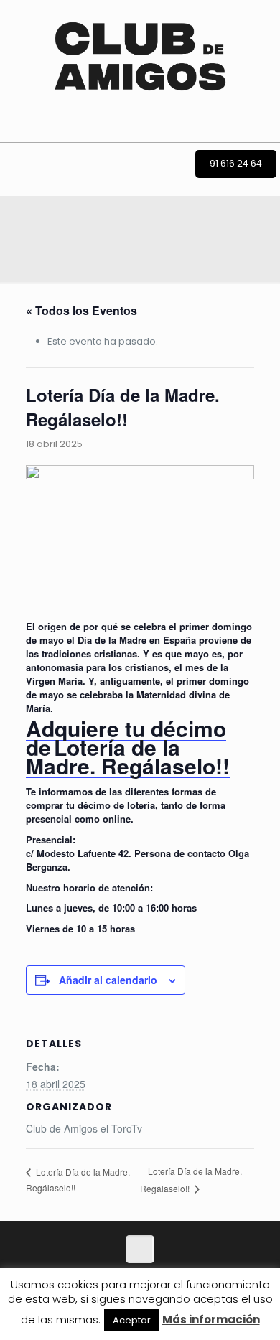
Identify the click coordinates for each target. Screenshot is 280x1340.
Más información (211, 1319)
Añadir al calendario (108, 980)
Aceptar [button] (132, 1320)
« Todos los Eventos (81, 310)
